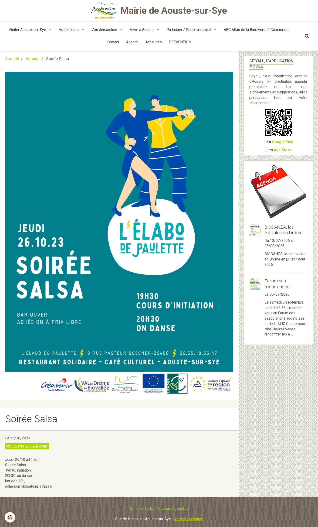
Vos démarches (104, 29)
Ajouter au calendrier (28, 446)
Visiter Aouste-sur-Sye (28, 29)
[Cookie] (10, 517)
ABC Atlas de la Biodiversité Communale (257, 29)
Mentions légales (141, 509)
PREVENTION (180, 42)
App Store (282, 150)
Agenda (132, 42)
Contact (113, 42)
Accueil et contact (188, 519)
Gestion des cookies (173, 509)
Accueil (12, 58)
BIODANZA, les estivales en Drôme (283, 229)
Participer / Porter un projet (189, 29)
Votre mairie (69, 29)
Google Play (282, 142)
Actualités (153, 42)
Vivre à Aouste (142, 29)
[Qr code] (278, 122)
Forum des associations (276, 283)
